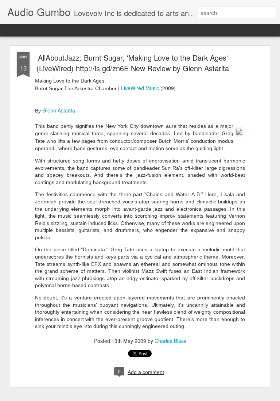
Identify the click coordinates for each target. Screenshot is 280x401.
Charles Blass (170, 340)
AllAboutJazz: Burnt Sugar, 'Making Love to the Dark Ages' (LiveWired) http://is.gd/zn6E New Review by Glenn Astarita (132, 62)
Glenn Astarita (58, 110)
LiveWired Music (140, 88)
